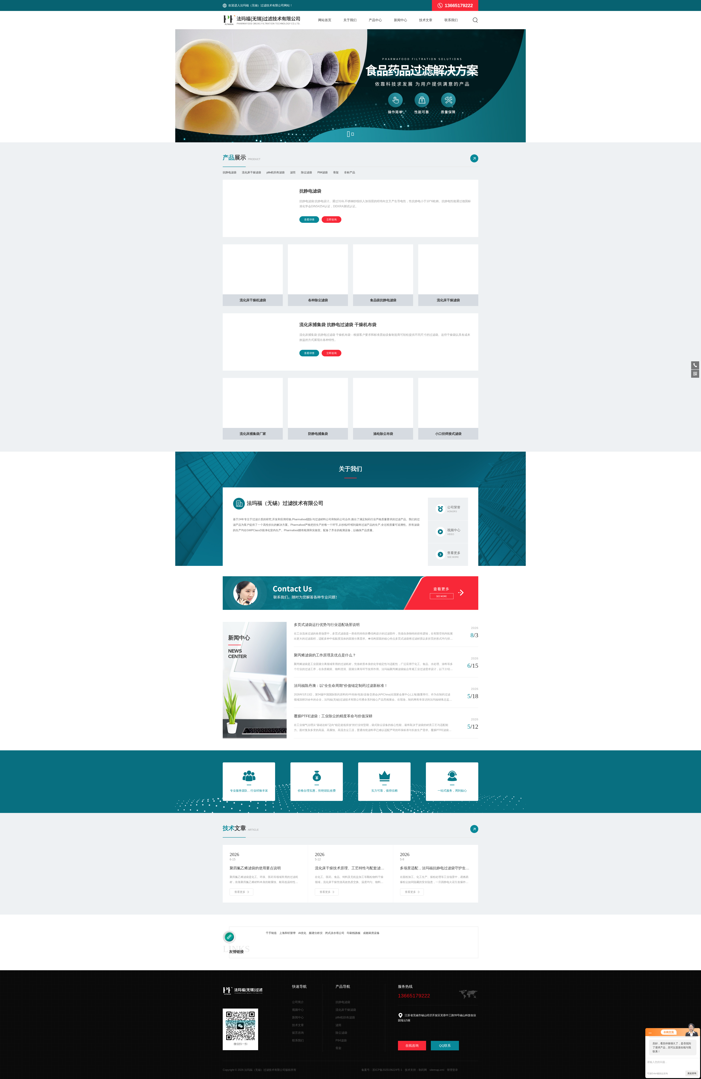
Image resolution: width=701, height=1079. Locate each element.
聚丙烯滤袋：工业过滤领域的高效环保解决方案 (435, 868)
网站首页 (324, 20)
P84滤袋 (322, 172)
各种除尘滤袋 (318, 300)
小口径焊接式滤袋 (448, 434)
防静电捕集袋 (318, 434)
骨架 (336, 172)
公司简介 (298, 1002)
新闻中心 (400, 20)
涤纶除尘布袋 (383, 434)
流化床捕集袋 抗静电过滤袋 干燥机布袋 (337, 324)
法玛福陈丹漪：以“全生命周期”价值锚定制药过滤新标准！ (341, 686)
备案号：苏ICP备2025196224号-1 (381, 1069)
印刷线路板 (354, 932)
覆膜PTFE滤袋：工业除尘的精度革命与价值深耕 (333, 716)
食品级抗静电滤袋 (383, 300)
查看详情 (309, 219)
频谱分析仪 (316, 932)
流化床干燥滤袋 (251, 172)
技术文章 (425, 20)
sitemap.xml (437, 1069)
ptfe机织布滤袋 (276, 172)
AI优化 (302, 932)
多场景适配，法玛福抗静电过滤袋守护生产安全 (350, 868)
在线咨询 (412, 1045)
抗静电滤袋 (229, 172)
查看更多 (239, 891)
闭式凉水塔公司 (334, 932)
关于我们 (350, 20)
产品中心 (375, 20)
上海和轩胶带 (287, 932)
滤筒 (293, 172)
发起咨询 (691, 1073)
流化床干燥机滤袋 (253, 300)
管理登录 (452, 1069)
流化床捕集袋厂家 (253, 434)
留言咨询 (298, 1032)
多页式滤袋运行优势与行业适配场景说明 (327, 625)
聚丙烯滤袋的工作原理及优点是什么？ (325, 655)
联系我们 (451, 20)
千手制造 (271, 932)
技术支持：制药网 (416, 1069)
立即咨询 (331, 219)
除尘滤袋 (306, 172)
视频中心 (298, 1009)
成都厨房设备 (371, 932)
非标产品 (349, 172)
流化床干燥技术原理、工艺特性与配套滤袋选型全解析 (265, 868)
